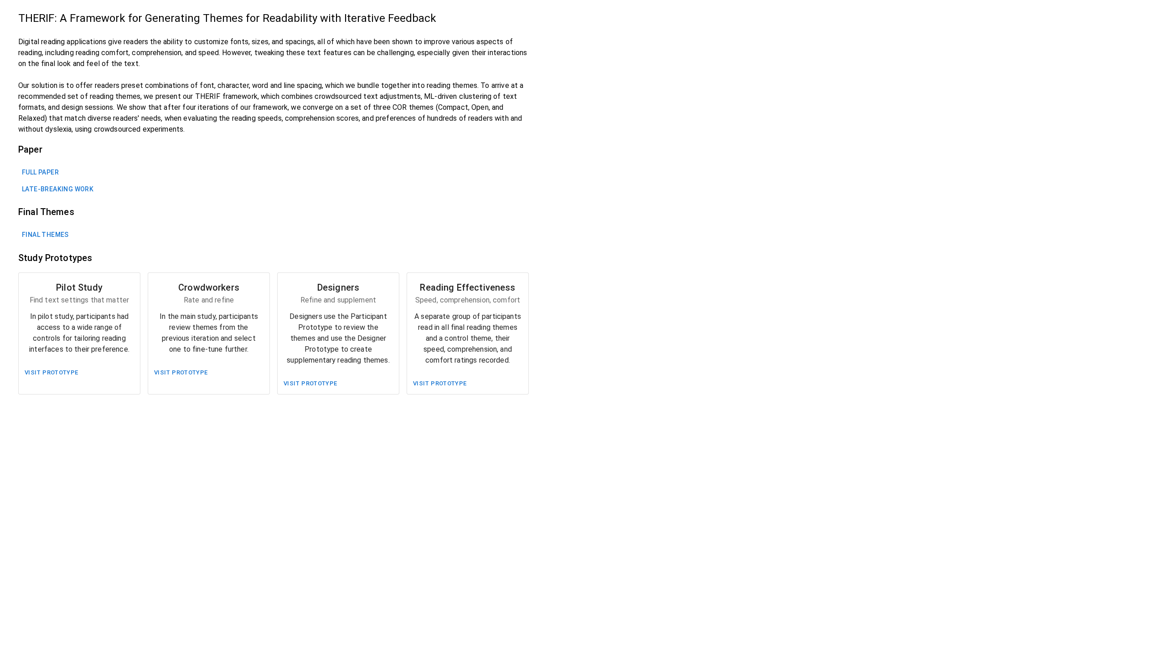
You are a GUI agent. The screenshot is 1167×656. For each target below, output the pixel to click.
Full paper (40, 172)
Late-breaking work (57, 189)
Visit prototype (51, 372)
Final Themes (45, 234)
